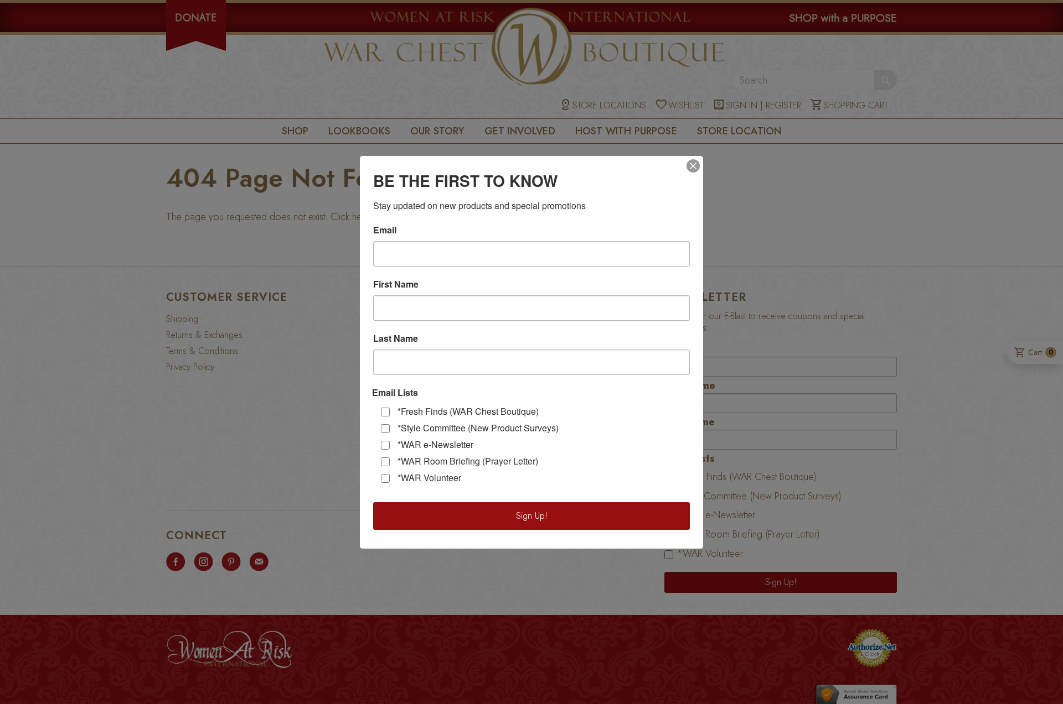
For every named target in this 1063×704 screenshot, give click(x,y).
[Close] (693, 166)
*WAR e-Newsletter (435, 444)
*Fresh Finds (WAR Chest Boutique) (468, 411)
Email (384, 230)
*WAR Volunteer (429, 477)
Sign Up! (532, 515)
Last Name (395, 338)
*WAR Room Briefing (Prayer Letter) (468, 461)
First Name (396, 284)
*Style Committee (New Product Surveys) (478, 427)
